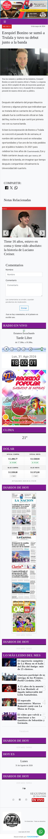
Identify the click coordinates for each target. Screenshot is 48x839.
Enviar (24, 308)
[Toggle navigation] (5, 22)
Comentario (11, 280)
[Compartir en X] (11, 188)
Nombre (9, 269)
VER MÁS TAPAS (24, 635)
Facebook (24, 731)
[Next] (42, 233)
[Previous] (6, 233)
